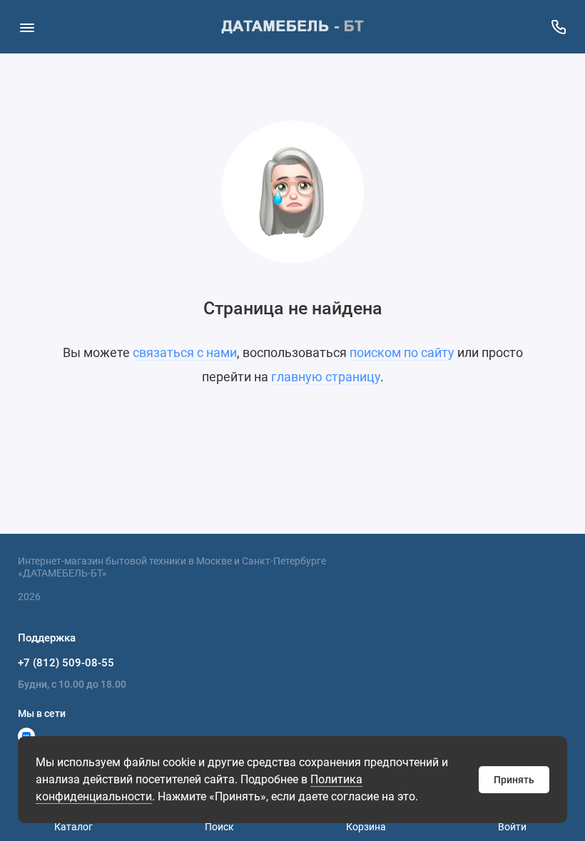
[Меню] (27, 26)
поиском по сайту (402, 352)
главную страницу (325, 376)
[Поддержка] (558, 26)
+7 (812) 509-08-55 (66, 662)
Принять (514, 779)
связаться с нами (185, 352)
